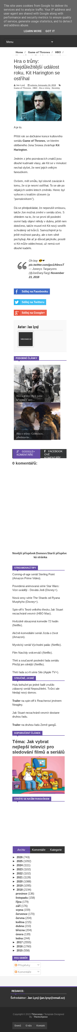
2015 (20, 950)
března (20, 930)
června (20, 918)
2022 (20, 873)
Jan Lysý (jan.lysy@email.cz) (46, 997)
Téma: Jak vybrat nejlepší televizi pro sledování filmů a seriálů (38, 747)
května (20, 922)
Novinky (56, 88)
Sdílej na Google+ (33, 312)
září (18, 905)
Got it (50, 31)
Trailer (16, 700)
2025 (20, 861)
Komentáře (24, 971)
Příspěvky (23, 965)
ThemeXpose (41, 1017)
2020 (20, 881)
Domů (18, 1025)
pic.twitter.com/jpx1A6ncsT (46, 264)
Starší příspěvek (57, 553)
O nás (29, 1025)
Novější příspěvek (24, 553)
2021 (20, 877)
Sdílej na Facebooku (35, 291)
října (19, 901)
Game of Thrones (22, 88)
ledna (20, 938)
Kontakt (40, 1025)
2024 (20, 865)
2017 (20, 942)
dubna (20, 926)
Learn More (33, 31)
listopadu (22, 897)
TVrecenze (37, 1014)
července (22, 913)
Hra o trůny (44, 88)
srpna (20, 909)
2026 (20, 857)
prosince (22, 893)
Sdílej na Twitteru (33, 302)
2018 (20, 889)
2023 (20, 869)
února (20, 934)
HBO (35, 88)
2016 (20, 946)
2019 (20, 885)
